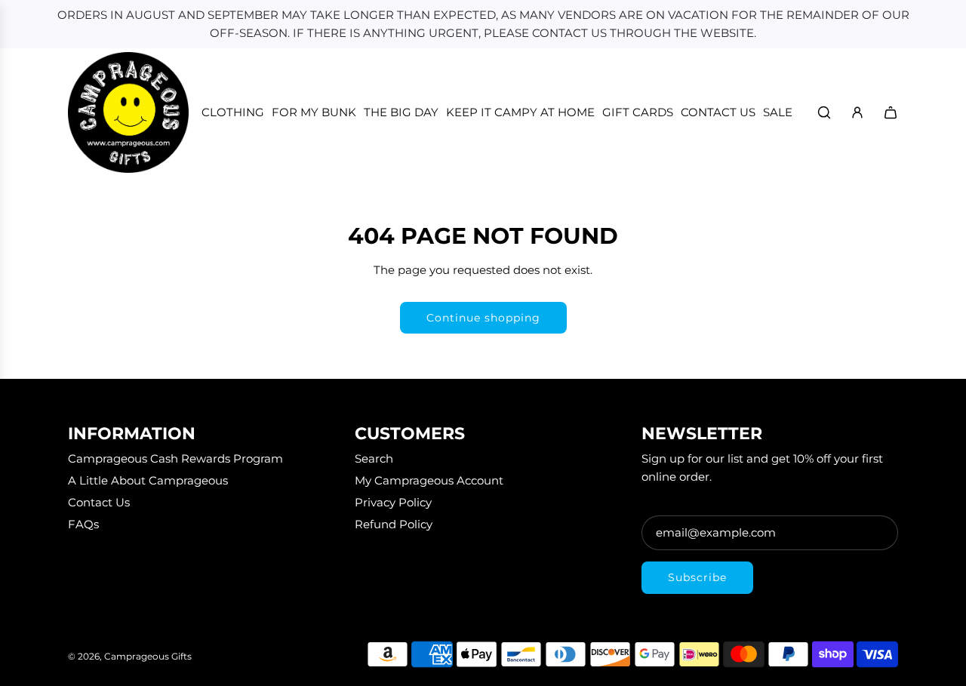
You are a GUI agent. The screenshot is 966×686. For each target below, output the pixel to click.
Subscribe (697, 577)
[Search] (824, 112)
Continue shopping (483, 318)
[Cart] (890, 112)
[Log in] (857, 112)
